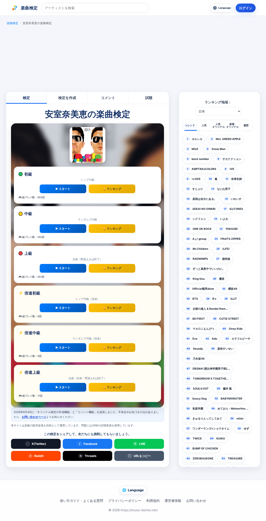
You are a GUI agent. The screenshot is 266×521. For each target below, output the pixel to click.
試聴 (148, 98)
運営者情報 (173, 501)
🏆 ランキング (112, 189)
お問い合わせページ (34, 416)
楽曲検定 (12, 23)
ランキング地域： (218, 102)
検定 (26, 98)
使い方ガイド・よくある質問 (81, 501)
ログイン (245, 8)
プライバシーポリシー (124, 501)
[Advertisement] (133, 59)
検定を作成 (67, 98)
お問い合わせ (196, 501)
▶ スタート (62, 189)
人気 (204, 125)
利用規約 (153, 501)
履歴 (246, 125)
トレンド (190, 125)
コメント (108, 98)
